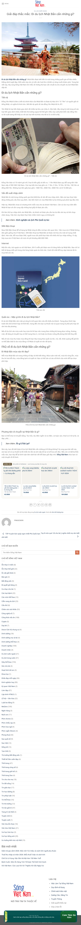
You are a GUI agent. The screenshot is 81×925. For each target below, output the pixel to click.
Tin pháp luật (6, 796)
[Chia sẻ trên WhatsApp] (31, 505)
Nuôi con (5, 715)
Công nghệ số (7, 613)
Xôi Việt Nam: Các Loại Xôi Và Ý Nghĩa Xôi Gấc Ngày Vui (23, 866)
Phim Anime (6, 719)
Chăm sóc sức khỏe (9, 609)
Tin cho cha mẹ (7, 779)
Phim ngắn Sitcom (8, 731)
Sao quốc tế (6, 739)
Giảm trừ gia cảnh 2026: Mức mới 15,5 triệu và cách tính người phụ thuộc (29, 851)
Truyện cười (6, 820)
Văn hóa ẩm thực (8, 824)
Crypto (4, 622)
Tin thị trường (6, 804)
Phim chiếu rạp (7, 723)
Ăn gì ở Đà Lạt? (22, 443)
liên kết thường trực (57, 512)
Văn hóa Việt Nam (8, 828)
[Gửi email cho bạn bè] (42, 505)
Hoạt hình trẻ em (8, 670)
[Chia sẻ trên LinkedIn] (50, 505)
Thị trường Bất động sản (11, 755)
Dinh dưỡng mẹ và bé (10, 638)
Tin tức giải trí (7, 808)
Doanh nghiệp (7, 646)
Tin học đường (7, 792)
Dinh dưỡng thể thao (9, 642)
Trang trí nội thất (8, 812)
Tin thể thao (6, 800)
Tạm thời (5, 751)
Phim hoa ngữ (7, 727)
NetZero (5, 707)
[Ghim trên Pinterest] (46, 505)
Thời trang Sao (7, 775)
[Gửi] (77, 552)
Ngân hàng (6, 711)
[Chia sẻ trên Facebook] (34, 505)
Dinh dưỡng (6, 634)
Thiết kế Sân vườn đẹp (10, 759)
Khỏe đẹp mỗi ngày (9, 678)
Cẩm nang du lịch (8, 601)
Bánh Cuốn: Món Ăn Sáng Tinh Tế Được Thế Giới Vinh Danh (24, 862)
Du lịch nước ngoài (9, 654)
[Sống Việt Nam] (40, 3)
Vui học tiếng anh (8, 836)
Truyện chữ (6, 816)
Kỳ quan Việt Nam (8, 686)
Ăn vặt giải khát (7, 573)
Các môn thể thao (8, 597)
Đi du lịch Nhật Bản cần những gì (14, 79)
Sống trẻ (5, 747)
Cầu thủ (4, 605)
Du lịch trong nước (8, 658)
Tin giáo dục (6, 788)
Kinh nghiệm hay (8, 682)
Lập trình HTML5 (8, 694)
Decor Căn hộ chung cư (10, 630)
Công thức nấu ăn (8, 617)
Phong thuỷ (6, 735)
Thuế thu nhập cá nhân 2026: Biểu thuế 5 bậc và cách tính (23, 855)
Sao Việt (5, 743)
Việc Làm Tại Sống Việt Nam (62, 883)
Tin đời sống (6, 783)
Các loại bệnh (7, 593)
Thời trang (5, 763)
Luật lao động (7, 703)
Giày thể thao (6, 662)
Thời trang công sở (9, 767)
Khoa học (5, 674)
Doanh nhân (6, 650)
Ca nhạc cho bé (7, 589)
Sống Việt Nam (62, 455)
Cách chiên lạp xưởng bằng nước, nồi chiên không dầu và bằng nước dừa (27, 917)
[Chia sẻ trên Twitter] (38, 505)
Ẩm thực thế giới (8, 569)
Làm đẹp (5, 690)
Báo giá (4, 577)
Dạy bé (4, 626)
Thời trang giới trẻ (8, 771)
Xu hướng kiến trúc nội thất (12, 840)
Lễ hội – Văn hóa (8, 698)
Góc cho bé (6, 666)
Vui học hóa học (8, 832)
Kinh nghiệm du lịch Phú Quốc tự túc (32, 220)
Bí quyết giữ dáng (8, 585)
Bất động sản (6, 581)
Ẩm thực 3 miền (7, 565)
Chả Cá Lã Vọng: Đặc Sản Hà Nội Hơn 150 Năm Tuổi (21, 858)
